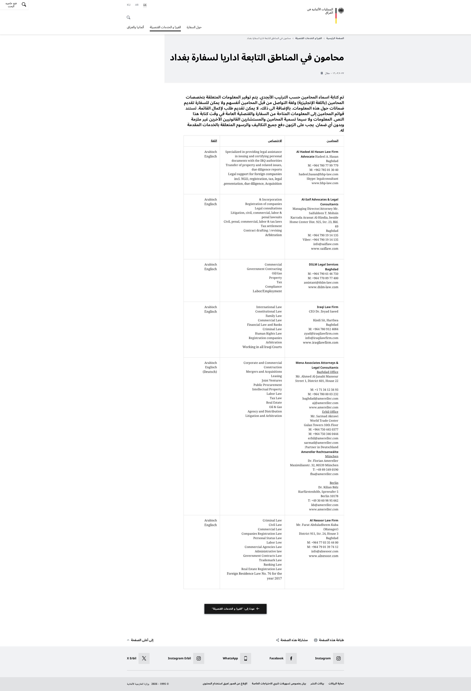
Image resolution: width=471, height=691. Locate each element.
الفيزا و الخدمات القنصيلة (165, 27)
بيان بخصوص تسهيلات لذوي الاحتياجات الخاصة (279, 683)
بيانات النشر (317, 683)
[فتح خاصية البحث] (129, 15)
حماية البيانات (336, 683)
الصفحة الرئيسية (335, 38)
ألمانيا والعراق (135, 27)
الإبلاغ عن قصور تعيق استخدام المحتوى (225, 683)
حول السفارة (194, 27)
